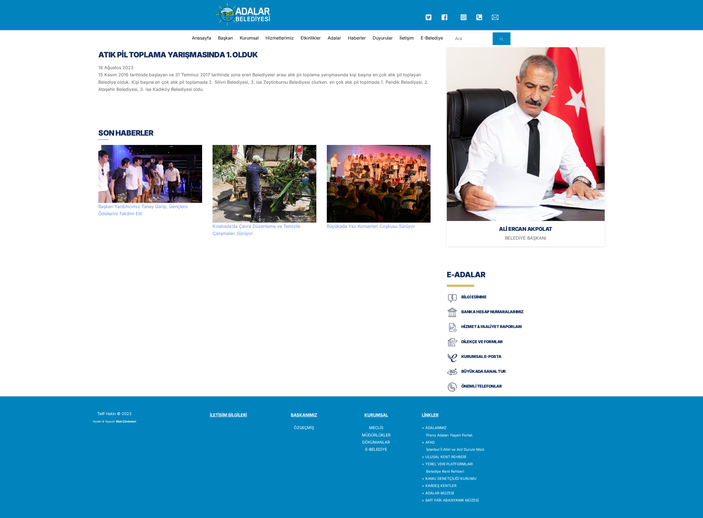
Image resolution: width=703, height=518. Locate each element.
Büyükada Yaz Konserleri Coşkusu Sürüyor (371, 226)
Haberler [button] (357, 38)
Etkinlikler (311, 38)
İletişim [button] (407, 38)
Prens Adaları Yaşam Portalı (449, 435)
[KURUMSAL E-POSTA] (452, 362)
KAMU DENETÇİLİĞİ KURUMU (450, 478)
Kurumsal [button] (249, 38)
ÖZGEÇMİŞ (304, 427)
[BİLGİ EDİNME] (452, 302)
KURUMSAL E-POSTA (481, 356)
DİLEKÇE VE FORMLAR (482, 341)
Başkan (225, 38)
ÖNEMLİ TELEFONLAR (481, 386)
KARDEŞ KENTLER (440, 485)
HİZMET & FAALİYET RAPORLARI (491, 326)
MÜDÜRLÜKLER (376, 435)
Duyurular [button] (383, 38)
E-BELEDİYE (376, 449)
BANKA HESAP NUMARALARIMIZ (492, 311)
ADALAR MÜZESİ (439, 493)
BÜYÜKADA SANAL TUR (483, 371)
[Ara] (501, 38)
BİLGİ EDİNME (474, 297)
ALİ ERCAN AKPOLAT (525, 229)
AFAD (430, 442)
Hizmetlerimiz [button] (280, 38)
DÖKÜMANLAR (376, 442)
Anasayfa (201, 38)
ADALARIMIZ (436, 427)
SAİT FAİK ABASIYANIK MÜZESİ (452, 500)
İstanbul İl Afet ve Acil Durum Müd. (455, 449)
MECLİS (376, 427)
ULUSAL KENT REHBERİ (445, 457)
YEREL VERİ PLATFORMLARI (449, 464)
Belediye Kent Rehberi (445, 471)
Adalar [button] (334, 38)
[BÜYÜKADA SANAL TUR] (452, 376)
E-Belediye (432, 38)
